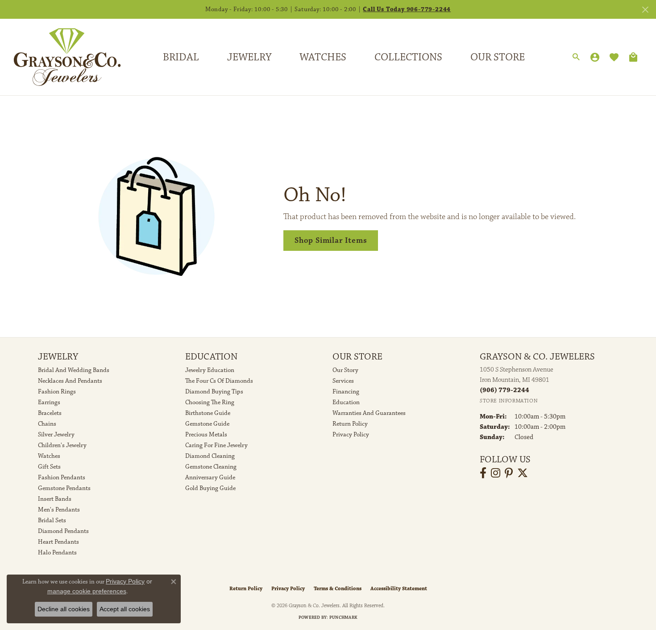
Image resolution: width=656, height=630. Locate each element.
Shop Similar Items (331, 240)
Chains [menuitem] (47, 424)
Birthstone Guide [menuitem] (207, 413)
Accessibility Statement (398, 588)
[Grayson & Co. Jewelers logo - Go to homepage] (60, 57)
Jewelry (249, 57)
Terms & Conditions (337, 588)
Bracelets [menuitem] (50, 413)
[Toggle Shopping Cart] (633, 57)
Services (343, 381)
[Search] (576, 57)
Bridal (181, 57)
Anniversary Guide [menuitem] (210, 478)
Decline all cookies (63, 609)
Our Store (497, 57)
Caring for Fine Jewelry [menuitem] (216, 445)
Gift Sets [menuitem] (49, 467)
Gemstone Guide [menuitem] (207, 424)
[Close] (645, 9)
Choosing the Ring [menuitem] (209, 402)
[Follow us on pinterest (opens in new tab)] (509, 473)
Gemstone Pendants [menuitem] (64, 488)
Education (346, 402)
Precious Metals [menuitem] (206, 435)
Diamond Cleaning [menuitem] (210, 456)
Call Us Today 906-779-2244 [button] (407, 9)
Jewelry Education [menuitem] (209, 370)
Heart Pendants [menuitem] (58, 542)
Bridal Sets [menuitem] (52, 520)
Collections (408, 57)
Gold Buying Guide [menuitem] (210, 488)
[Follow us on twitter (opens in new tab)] (522, 473)
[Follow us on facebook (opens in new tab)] (483, 473)
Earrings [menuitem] (49, 402)
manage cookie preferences (86, 591)
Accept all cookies (125, 609)
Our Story (345, 370)
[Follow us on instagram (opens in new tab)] (495, 473)
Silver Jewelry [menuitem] (56, 435)
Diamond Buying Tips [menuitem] (214, 392)
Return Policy (350, 424)
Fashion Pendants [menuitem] (61, 478)
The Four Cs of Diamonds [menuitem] (219, 381)
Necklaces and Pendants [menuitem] (70, 381)
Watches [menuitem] (49, 456)
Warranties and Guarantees (369, 413)
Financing (345, 392)
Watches (322, 57)
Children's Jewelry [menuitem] (62, 445)
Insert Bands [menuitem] (54, 499)
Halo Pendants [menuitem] (57, 553)
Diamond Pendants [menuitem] (63, 531)
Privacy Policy (350, 435)
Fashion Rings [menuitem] (57, 392)
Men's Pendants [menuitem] (59, 510)
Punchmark (343, 617)
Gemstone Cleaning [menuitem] (211, 467)
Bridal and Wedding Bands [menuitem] (73, 370)
